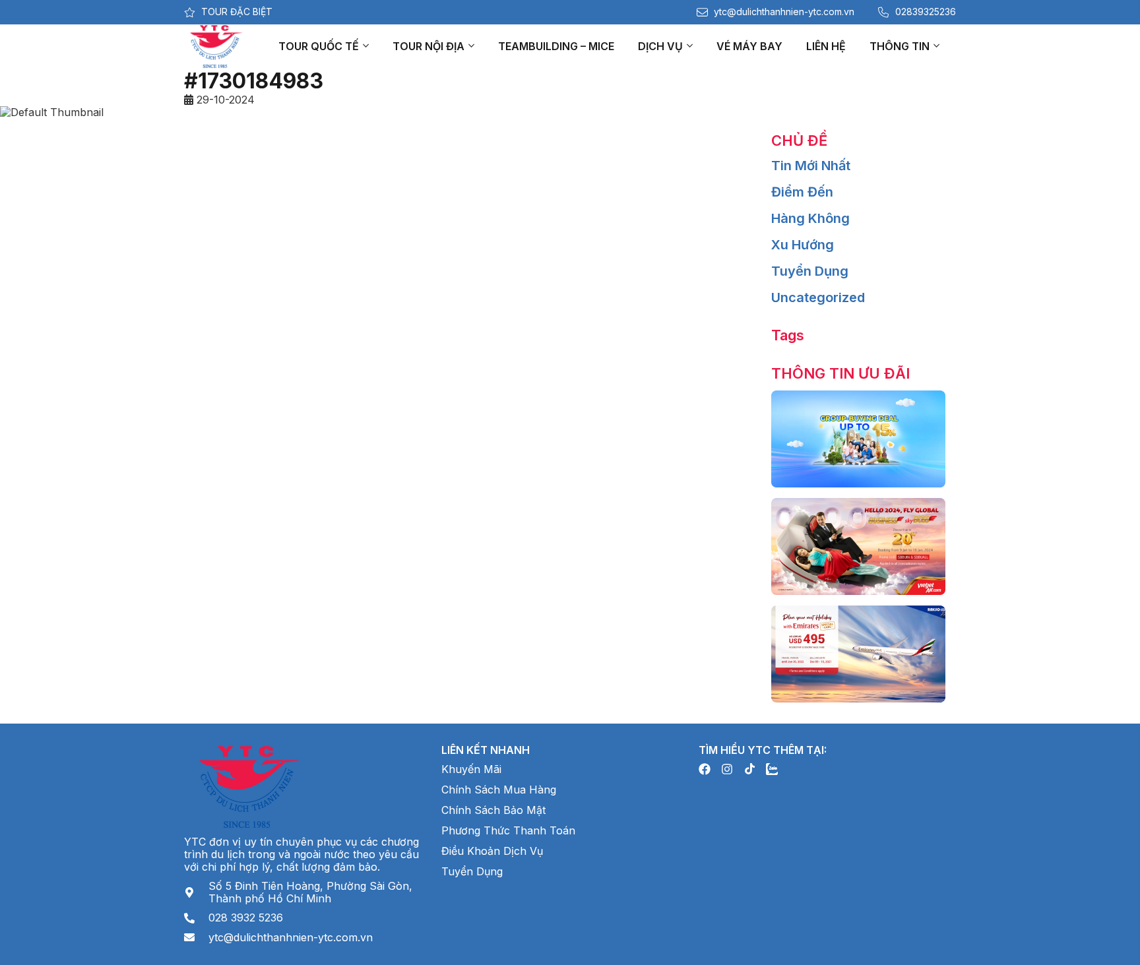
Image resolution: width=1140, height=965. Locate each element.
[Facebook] (705, 769)
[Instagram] (727, 769)
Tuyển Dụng (809, 271)
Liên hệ (826, 46)
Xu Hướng (802, 245)
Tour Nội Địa (428, 46)
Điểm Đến (802, 192)
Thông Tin (900, 46)
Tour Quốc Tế (318, 46)
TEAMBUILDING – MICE (556, 46)
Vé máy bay (749, 46)
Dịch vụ (660, 46)
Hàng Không (810, 218)
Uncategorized (818, 297)
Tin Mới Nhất (810, 165)
